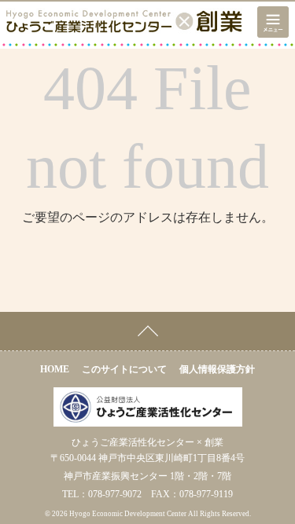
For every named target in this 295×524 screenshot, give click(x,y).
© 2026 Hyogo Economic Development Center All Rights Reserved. (148, 514)
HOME (54, 369)
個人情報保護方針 (217, 369)
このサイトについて (124, 369)
